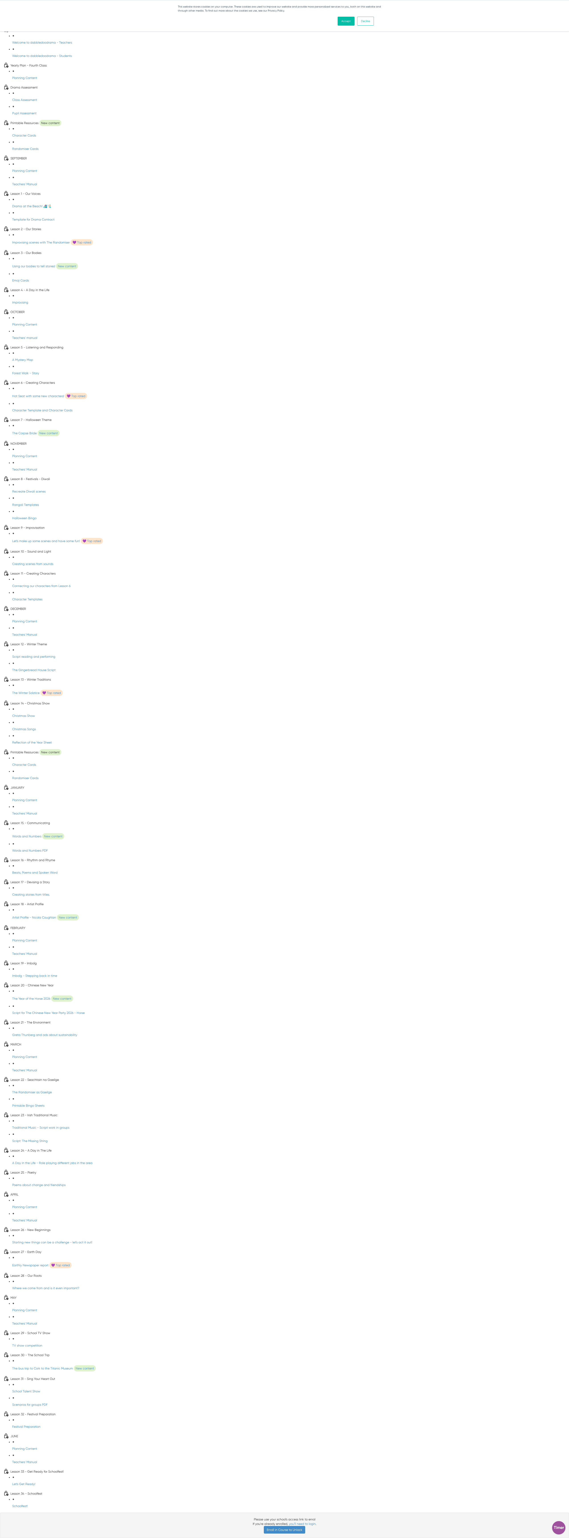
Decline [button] (365, 21)
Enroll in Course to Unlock (284, 1530)
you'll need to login (302, 1524)
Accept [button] (346, 21)
